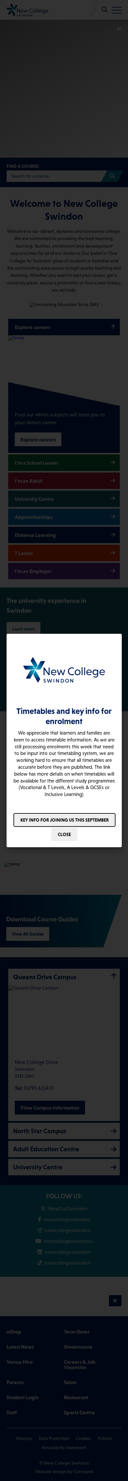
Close (64, 834)
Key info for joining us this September (64, 820)
